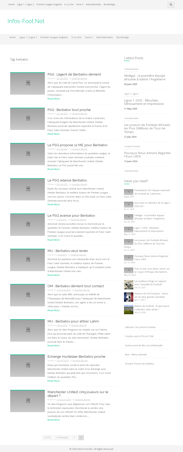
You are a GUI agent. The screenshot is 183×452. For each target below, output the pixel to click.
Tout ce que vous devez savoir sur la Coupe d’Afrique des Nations (152, 270)
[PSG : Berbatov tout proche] (27, 119)
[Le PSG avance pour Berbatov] (27, 225)
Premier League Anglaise (49, 5)
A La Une (69, 5)
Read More (54, 99)
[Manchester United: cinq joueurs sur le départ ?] (27, 401)
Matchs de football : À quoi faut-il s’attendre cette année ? (151, 308)
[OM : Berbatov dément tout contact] (27, 296)
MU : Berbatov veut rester (68, 251)
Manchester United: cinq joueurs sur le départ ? (78, 394)
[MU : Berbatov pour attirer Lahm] (27, 331)
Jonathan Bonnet (79, 78)
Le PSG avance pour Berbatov (71, 215)
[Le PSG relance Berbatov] (27, 190)
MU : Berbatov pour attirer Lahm (73, 321)
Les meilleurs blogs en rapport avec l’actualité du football (150, 283)
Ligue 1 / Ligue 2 (25, 5)
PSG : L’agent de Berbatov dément (74, 74)
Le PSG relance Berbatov (67, 180)
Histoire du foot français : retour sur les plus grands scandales (151, 295)
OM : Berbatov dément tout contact (76, 286)
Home (11, 5)
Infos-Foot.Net (26, 21)
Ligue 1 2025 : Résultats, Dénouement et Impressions (144, 102)
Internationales (93, 5)
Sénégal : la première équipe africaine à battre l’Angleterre (144, 78)
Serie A (79, 5)
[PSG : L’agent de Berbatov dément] (27, 84)
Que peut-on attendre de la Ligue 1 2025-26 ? (152, 204)
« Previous (62, 438)
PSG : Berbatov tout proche (69, 110)
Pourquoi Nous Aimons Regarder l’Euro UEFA (147, 155)
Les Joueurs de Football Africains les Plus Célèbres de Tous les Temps (147, 129)
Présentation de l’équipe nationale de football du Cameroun (152, 192)
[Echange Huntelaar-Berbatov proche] (27, 366)
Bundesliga (109, 5)
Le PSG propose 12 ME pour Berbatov (78, 145)
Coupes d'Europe (132, 146)
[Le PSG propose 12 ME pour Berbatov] (27, 154)
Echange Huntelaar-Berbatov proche (76, 356)
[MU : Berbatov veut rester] (27, 260)
